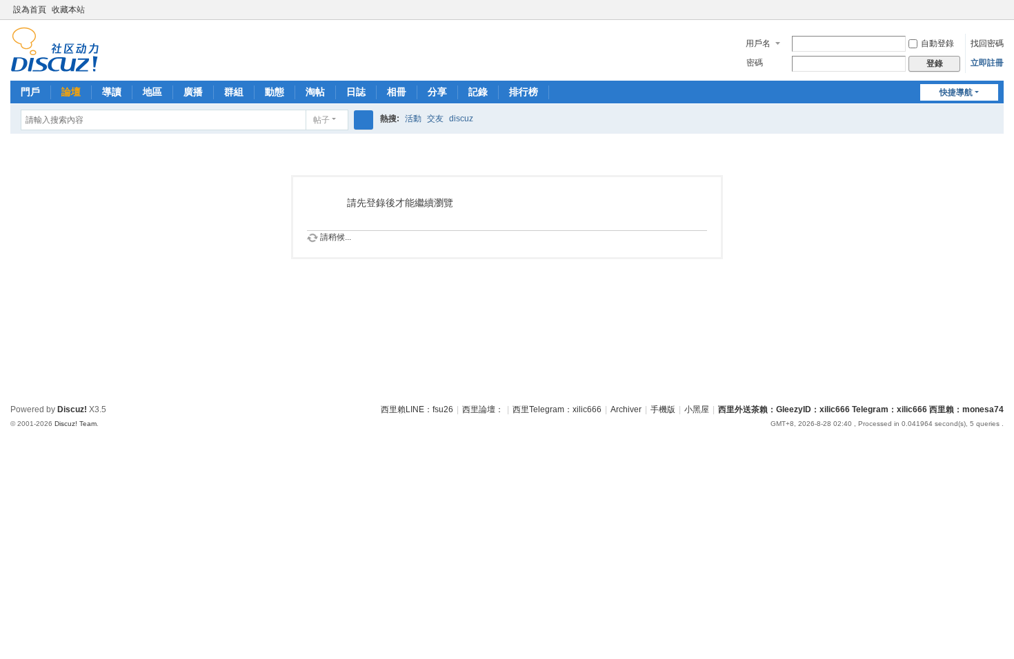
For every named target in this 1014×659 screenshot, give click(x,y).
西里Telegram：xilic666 (557, 409)
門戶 (30, 91)
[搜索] (363, 120)
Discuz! (72, 409)
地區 (152, 91)
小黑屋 (696, 409)
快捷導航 (956, 92)
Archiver (626, 409)
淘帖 (315, 91)
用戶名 (758, 43)
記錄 (478, 91)
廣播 (193, 91)
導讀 (111, 91)
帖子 (321, 120)
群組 (233, 91)
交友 (435, 118)
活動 (413, 118)
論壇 (71, 91)
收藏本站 (68, 9)
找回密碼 (987, 43)
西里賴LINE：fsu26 (417, 409)
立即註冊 (987, 63)
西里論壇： (483, 409)
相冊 (396, 91)
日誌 (356, 91)
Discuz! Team (75, 423)
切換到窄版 (997, 15)
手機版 (662, 409)
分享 (437, 91)
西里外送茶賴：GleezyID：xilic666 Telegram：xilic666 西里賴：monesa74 (861, 409)
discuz (461, 118)
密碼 (754, 63)
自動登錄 (937, 43)
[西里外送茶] (54, 49)
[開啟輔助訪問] (984, 9)
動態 (274, 91)
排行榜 (523, 91)
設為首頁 (29, 9)
